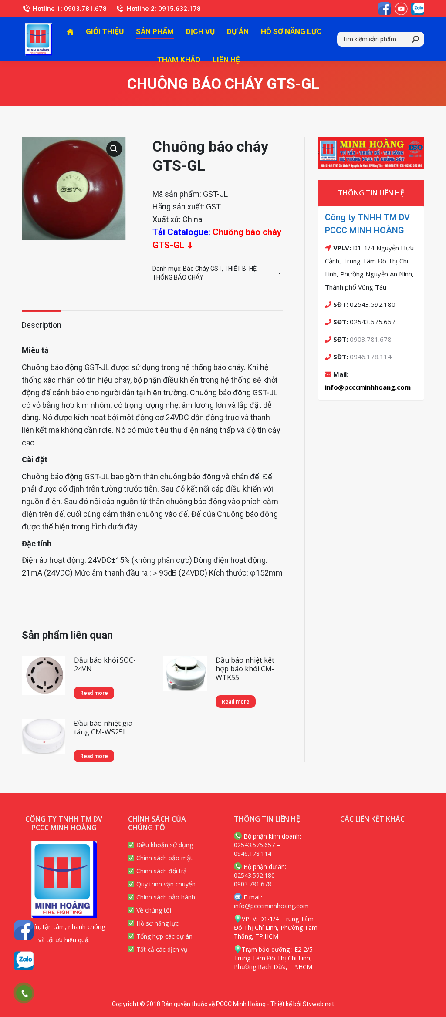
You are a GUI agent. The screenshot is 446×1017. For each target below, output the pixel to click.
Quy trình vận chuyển (165, 884)
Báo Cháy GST (202, 268)
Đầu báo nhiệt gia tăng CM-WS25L (103, 727)
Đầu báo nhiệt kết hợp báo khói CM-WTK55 (245, 669)
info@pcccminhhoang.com (368, 387)
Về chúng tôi (153, 910)
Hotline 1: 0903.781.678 (70, 9)
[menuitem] (70, 31)
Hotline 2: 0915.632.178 (163, 9)
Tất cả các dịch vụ (161, 949)
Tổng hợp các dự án (164, 936)
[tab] (41, 321)
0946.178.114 (371, 356)
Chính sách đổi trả (161, 871)
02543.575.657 (254, 845)
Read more (94, 693)
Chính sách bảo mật (164, 858)
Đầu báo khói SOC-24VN (105, 664)
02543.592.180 (254, 875)
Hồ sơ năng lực (157, 923)
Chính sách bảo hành (165, 897)
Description (41, 325)
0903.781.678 (371, 339)
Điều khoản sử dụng (164, 845)
